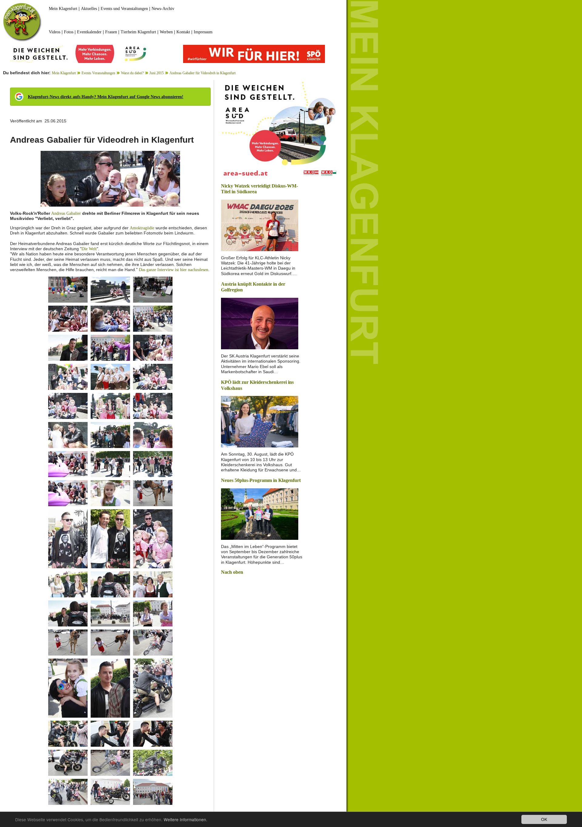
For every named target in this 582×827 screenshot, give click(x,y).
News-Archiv (163, 8)
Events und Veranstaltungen (124, 8)
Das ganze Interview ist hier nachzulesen (173, 269)
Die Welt (89, 249)
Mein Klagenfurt (63, 8)
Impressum (203, 32)
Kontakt (183, 32)
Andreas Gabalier (66, 213)
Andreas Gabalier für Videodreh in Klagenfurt (202, 73)
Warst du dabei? (132, 73)
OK (544, 819)
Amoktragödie (142, 228)
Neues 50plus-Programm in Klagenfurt (261, 480)
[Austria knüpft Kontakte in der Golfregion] (259, 323)
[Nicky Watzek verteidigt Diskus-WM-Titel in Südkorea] (259, 225)
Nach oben (232, 572)
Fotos (68, 32)
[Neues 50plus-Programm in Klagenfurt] (259, 513)
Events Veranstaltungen (98, 73)
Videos (54, 32)
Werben (166, 32)
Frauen (111, 32)
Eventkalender (89, 32)
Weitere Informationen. (185, 819)
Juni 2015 (156, 73)
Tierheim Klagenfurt (138, 32)
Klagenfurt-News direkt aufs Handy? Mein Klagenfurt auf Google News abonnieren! (105, 97)
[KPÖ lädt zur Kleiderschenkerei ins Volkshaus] (259, 421)
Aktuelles (89, 8)
